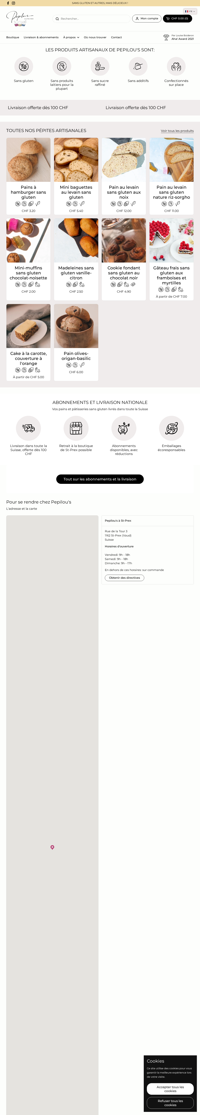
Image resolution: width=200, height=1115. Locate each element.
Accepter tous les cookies (170, 1089)
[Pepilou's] (19, 19)
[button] (52, 847)
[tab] (148, 521)
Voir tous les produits (177, 131)
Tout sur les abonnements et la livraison (100, 479)
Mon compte (149, 18)
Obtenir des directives (124, 578)
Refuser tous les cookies (170, 1103)
